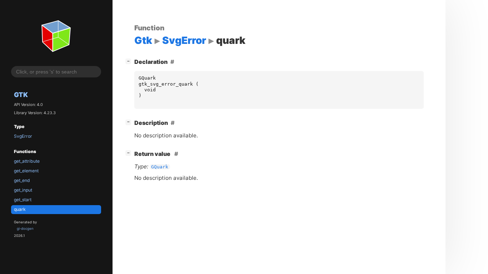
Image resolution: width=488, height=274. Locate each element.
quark (20, 209)
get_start (22, 199)
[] (129, 61)
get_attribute (27, 161)
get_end (22, 180)
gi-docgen (25, 228)
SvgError (23, 136)
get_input (23, 190)
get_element (26, 170)
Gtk (21, 94)
